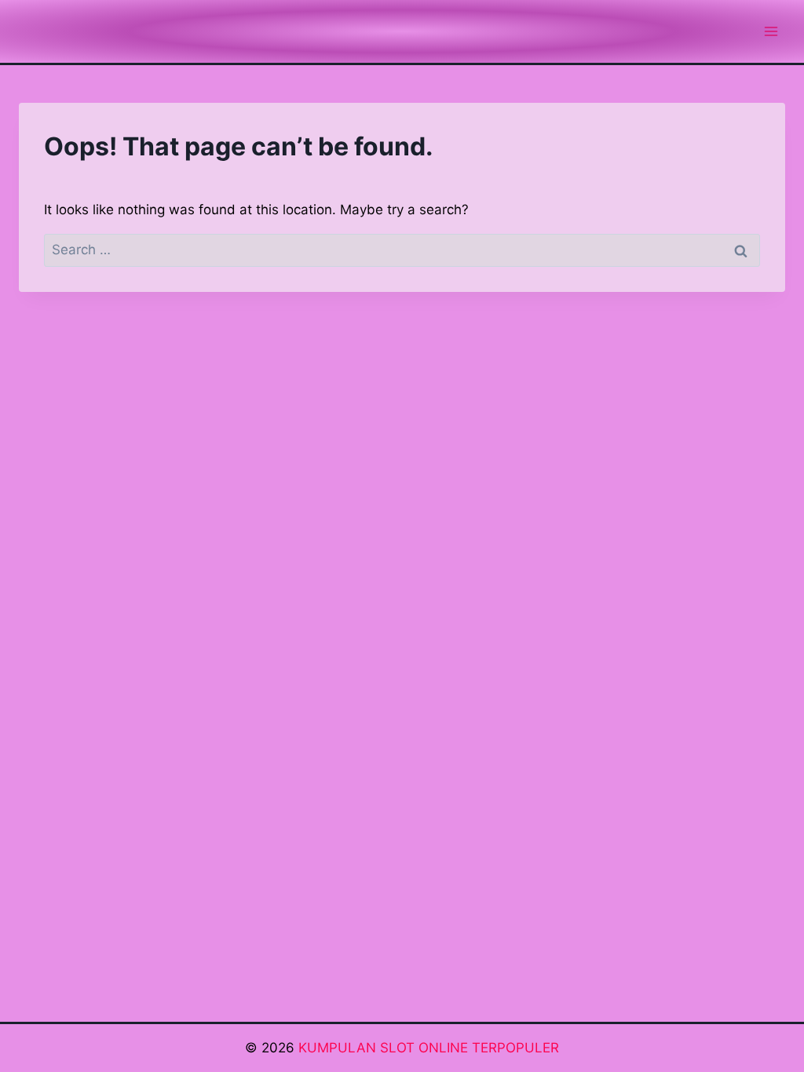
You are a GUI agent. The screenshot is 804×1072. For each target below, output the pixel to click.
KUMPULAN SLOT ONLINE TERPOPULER (428, 1048)
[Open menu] (770, 31)
